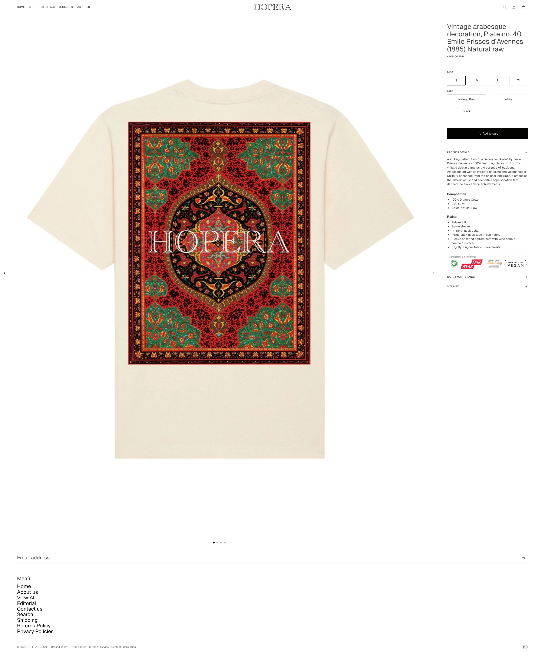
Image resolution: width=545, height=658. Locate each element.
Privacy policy (78, 647)
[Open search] (505, 7)
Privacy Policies (35, 631)
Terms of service (99, 647)
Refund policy (59, 647)
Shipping (27, 620)
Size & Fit (453, 286)
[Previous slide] (3, 273)
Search (25, 614)
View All (26, 597)
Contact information (123, 647)
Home (24, 586)
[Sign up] (523, 557)
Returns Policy (34, 625)
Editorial (26, 603)
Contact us (30, 609)
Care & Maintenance (461, 277)
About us (27, 592)
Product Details (458, 152)
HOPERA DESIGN (37, 647)
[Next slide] (435, 273)
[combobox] (487, 174)
